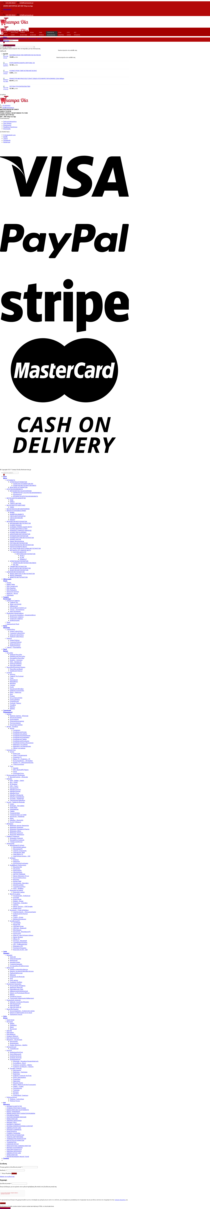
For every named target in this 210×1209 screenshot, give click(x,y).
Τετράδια (13, 705)
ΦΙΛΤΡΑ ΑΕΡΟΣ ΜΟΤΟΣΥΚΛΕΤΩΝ (20, 568)
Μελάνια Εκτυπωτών (19, 919)
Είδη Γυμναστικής (12, 586)
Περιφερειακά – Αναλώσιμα (21, 896)
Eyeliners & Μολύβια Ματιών (19, 969)
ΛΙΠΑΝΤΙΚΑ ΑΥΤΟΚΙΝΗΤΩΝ (18, 482)
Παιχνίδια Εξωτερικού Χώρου (16, 667)
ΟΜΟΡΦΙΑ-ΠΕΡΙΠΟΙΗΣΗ (14, 1120)
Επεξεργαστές (17, 870)
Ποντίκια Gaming (15, 723)
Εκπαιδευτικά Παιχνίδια (17, 656)
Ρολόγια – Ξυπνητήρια (17, 1099)
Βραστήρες (16, 1074)
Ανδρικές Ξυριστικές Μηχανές (19, 1002)
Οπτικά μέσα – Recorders (21, 883)
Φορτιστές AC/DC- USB (20, 950)
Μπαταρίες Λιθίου (15, 831)
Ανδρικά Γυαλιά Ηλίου (17, 635)
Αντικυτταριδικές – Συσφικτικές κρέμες (22, 1011)
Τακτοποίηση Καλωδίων (17, 800)
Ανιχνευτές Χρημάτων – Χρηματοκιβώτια (23, 615)
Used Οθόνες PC (18, 854)
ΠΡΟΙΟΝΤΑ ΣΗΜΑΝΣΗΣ (14, 1129)
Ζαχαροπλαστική (15, 1059)
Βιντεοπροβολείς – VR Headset (23, 761)
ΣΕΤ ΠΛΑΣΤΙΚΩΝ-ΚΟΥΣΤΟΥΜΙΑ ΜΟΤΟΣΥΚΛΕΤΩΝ (25, 548)
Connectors (16, 730)
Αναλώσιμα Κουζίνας (16, 1052)
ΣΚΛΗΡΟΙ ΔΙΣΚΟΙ (18, 885)
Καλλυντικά (10, 968)
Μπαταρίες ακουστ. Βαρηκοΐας (19, 825)
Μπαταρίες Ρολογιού (16, 833)
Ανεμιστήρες (14, 1041)
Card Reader (17, 923)
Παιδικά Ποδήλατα (15, 663)
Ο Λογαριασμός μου (9, 135)
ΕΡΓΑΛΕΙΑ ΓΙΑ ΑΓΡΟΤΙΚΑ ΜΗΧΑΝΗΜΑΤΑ (25, 496)
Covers (12, 804)
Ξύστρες (12, 685)
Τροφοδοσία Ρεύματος (20, 942)
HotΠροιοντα (77, 34)
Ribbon (15, 915)
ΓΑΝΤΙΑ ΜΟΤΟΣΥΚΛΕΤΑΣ (18, 516)
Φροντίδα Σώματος (13, 1009)
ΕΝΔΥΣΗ (12, 520)
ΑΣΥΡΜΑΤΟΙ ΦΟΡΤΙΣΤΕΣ (14, 1106)
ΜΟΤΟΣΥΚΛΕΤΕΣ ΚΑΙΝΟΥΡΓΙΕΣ (16, 498)
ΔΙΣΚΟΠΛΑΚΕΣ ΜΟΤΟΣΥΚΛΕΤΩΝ (20, 534)
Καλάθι (5, 137)
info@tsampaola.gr (26, 3)
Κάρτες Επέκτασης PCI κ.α (21, 876)
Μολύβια (13, 683)
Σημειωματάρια (15, 699)
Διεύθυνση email (5, 1183)
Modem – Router (18, 901)
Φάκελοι (12, 707)
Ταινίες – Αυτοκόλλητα (17, 610)
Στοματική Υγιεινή (15, 996)
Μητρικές (16, 879)
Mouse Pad (16, 924)
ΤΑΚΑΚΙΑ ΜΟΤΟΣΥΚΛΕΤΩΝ (18, 566)
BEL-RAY (15, 565)
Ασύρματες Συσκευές (16, 838)
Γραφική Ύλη (14, 602)
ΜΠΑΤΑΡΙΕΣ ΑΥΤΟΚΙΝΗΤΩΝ (18, 487)
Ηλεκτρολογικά (11, 1047)
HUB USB (13, 957)
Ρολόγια (9, 638)
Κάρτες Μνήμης (18, 937)
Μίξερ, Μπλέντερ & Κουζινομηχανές (24, 1085)
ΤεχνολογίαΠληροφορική (51, 34)
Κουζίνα (9, 1050)
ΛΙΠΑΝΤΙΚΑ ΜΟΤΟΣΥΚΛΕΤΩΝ (19, 561)
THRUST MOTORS (15, 503)
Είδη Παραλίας (11, 588)
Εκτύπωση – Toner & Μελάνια (19, 910)
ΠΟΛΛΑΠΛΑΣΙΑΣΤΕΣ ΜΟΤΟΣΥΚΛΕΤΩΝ (22, 545)
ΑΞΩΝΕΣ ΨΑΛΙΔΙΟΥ (16, 525)
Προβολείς (13, 1025)
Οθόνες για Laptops (19, 748)
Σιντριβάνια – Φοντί (19, 1063)
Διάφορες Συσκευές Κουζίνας (22, 1076)
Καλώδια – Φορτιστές (16, 820)
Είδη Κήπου (10, 1032)
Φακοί (12, 1027)
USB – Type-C (14, 786)
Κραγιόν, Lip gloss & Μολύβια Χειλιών (22, 971)
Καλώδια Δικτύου (15, 789)
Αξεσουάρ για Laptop (16, 890)
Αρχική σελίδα (4, 38)
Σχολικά (9, 672)
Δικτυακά (16, 897)
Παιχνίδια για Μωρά (16, 669)
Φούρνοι (16, 1092)
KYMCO (12, 502)
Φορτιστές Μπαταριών (17, 834)
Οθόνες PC (16, 939)
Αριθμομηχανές (15, 620)
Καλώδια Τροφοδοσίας (17, 797)
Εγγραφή (3, 1203)
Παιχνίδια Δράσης (15, 665)
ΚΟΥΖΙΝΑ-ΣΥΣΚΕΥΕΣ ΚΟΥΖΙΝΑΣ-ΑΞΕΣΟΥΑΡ (20, 1126)
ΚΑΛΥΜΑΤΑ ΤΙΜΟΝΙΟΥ (14, 1124)
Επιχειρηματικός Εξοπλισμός (16, 775)
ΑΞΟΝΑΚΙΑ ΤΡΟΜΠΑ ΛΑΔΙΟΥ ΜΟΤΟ (21, 527)
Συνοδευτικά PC (15, 921)
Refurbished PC (18, 849)
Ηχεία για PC (17, 933)
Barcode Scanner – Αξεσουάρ (19, 777)
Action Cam (16, 753)
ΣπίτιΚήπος (69, 34)
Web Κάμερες (17, 930)
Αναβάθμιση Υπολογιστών (18, 865)
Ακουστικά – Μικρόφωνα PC (22, 932)
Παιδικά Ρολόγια (15, 645)
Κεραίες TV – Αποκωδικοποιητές (23, 762)
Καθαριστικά (14, 606)
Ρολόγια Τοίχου (15, 1101)
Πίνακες (12, 696)
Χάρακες (12, 708)
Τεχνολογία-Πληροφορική (18, 38)
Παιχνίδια (10, 653)
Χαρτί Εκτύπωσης (15, 611)
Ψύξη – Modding (18, 888)
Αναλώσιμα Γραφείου (13, 601)
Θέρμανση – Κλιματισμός (14, 1040)
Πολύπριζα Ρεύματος (19, 948)
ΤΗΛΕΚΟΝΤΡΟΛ (11, 1142)
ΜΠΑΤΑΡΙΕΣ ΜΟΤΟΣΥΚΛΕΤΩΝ (25, 554)
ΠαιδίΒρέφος (41, 34)
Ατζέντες (12, 674)
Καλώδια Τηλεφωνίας (16, 795)
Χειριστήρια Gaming (16, 725)
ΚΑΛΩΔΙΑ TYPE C (12, 1122)
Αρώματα (9, 955)
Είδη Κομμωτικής (15, 1004)
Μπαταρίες (10, 824)
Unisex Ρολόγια (14, 640)
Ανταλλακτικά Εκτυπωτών (21, 741)
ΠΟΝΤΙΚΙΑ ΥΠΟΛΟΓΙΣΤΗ (14, 1149)
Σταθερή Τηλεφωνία (13, 836)
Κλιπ (11, 694)
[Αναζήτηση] (4, 42)
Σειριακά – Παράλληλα (17, 798)
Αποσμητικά (13, 960)
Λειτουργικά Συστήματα (20, 863)
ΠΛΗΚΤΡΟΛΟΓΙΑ (12, 1131)
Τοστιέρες (16, 1090)
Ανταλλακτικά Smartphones (21, 735)
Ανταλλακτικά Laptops (20, 734)
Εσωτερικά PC (14, 788)
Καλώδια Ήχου (14, 793)
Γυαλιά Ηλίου (11, 629)
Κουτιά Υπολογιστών (19, 878)
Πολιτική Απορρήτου (10, 121)
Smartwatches (14, 809)
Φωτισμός (10, 1022)
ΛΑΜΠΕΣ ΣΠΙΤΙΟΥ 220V (14, 1128)
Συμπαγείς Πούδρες (16, 982)
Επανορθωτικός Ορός (16, 989)
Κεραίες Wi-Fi (17, 908)
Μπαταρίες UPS (18, 946)
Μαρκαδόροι (14, 681)
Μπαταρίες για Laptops (20, 744)
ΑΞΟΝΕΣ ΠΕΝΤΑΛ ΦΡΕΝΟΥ (18, 532)
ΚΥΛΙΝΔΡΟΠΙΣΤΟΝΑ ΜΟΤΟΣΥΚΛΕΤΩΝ (22, 538)
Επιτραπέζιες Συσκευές (17, 840)
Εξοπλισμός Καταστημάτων (15, 613)
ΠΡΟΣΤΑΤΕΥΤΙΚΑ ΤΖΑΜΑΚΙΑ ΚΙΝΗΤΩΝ (19, 1146)
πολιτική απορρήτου (120, 1200)
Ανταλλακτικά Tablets (20, 739)
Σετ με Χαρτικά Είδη (16, 698)
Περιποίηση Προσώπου (14, 984)
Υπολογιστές (32, 38)
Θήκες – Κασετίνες (15, 692)
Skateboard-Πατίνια (16, 671)
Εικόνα (12, 752)
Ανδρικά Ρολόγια (15, 644)
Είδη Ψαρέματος (12, 590)
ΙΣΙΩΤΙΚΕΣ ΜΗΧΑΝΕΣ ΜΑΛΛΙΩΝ (16, 1117)
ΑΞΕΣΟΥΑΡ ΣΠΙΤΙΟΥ (13, 1144)
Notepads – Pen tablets (17, 806)
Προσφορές (7, 140)
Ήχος (11, 766)
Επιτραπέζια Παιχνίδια (17, 658)
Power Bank (13, 807)
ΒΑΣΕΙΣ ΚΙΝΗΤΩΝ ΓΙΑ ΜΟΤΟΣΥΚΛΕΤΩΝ (22, 574)
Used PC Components (19, 851)
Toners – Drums (18, 917)
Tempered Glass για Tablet (18, 815)
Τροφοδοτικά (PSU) (19, 887)
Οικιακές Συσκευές (16, 1068)
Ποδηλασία (10, 595)
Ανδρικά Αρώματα (15, 959)
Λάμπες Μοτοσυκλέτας (17, 541)
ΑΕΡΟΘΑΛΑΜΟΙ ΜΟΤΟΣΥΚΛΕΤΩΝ (20, 523)
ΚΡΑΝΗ (12, 512)
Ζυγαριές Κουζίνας (16, 1058)
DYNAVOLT (23, 559)
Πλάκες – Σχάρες (18, 1086)
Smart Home (10, 1020)
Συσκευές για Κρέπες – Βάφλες (22, 1065)
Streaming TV (17, 757)
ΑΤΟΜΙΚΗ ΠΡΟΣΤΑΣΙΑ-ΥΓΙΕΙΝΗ (16, 1108)
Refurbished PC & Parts (17, 845)
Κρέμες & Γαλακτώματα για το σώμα (21, 1013)
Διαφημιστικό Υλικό (13, 624)
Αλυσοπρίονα (17, 494)
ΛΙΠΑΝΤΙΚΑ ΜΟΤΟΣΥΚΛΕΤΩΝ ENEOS (24, 485)
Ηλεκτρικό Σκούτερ (13, 592)
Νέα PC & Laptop (15, 894)
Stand (8, 622)
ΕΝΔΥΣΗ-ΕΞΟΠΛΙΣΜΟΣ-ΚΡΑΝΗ (16, 511)
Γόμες (12, 678)
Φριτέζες (16, 1094)
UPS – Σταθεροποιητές (20, 944)
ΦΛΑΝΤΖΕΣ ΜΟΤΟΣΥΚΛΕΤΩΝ (19, 570)
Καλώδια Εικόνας (15, 791)
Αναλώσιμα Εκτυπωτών (20, 914)
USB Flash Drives (18, 926)
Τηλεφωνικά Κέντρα (16, 842)
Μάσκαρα (13, 975)
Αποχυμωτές (17, 1070)
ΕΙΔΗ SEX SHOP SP (15, 1007)
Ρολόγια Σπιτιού (12, 1097)
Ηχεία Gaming (14, 719)
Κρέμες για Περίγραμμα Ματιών (20, 993)
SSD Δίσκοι (16, 869)
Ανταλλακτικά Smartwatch (21, 737)
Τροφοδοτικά (14, 1049)
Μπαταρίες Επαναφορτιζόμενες (19, 829)
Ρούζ (11, 978)
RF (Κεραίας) (13, 784)
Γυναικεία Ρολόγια (15, 642)
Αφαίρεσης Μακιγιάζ (16, 987)
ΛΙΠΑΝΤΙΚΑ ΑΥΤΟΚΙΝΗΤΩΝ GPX (23, 484)
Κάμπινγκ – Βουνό (12, 593)
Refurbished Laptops (19, 847)
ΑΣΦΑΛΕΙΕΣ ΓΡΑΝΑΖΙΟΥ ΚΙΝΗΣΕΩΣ (21, 530)
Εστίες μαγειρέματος (19, 1077)
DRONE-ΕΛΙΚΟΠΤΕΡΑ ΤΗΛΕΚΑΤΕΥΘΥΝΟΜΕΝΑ (21, 1113)
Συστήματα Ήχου (18, 773)
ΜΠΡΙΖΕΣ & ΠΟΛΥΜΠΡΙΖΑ (15, 1147)
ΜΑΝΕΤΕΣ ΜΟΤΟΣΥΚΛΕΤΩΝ (19, 577)
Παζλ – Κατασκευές (16, 662)
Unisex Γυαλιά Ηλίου (16, 631)
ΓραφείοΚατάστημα (23, 34)
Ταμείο (5, 138)
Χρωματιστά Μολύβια (16, 689)
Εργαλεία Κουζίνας (15, 1056)
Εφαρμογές (16, 861)
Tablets (12, 811)
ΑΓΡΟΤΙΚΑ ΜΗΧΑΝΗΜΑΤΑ (15, 489)
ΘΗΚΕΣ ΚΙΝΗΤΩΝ (12, 1119)
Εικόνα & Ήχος (11, 750)
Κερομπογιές (14, 680)
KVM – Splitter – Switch (17, 780)
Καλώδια (9, 779)
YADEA (12, 507)
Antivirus (16, 860)
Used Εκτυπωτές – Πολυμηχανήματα (24, 912)
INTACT (22, 556)
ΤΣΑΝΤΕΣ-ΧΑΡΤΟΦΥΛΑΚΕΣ (15, 1137)
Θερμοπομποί (14, 1043)
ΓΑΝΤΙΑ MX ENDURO (16, 518)
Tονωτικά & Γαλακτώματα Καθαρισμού (22, 998)
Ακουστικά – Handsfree (17, 816)
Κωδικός (3, 1170)
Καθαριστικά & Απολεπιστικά (19, 991)
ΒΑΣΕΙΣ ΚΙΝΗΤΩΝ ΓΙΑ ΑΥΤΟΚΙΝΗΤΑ (18, 1110)
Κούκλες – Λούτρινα (16, 660)
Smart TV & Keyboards (20, 755)
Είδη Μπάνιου (11, 1034)
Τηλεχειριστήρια (18, 764)
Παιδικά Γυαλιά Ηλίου (17, 636)
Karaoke (15, 768)
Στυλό (12, 687)
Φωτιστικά (13, 1029)
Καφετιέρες (16, 1081)
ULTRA (22, 557)
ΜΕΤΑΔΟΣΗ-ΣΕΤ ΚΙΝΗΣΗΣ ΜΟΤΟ (20, 550)
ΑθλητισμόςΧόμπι (14, 34)
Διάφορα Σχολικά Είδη (17, 690)
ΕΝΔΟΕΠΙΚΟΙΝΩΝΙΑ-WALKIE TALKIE (18, 1156)
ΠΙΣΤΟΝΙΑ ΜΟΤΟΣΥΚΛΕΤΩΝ (19, 543)
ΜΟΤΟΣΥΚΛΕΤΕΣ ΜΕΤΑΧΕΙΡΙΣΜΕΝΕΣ (18, 509)
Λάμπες (12, 1023)
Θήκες (12, 818)
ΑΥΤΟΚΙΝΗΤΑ (11, 480)
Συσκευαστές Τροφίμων (20, 1095)
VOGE (11, 500)
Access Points (17, 899)
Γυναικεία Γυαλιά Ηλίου (17, 633)
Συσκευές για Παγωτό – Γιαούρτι (23, 1067)
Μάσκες (12, 995)
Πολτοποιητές (17, 1088)
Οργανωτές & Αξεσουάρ (17, 977)
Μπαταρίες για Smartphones (22, 746)
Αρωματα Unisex (15, 962)
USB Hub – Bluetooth (19, 928)
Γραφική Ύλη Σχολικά (16, 676)
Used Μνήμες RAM (19, 852)
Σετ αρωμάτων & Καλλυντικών (19, 966)
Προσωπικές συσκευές (14, 1000)
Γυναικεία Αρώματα (16, 964)
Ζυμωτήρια (16, 1079)
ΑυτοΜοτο (6, 34)
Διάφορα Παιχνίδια (16, 654)
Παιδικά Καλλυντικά (16, 973)
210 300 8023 (11, 3)
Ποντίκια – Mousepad (20, 941)
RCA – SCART (14, 782)
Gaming (39, 38)
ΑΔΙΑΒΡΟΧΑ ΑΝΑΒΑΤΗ (17, 514)
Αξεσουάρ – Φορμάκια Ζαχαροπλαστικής (25, 1061)
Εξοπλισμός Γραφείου (17, 617)
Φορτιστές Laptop (19, 892)
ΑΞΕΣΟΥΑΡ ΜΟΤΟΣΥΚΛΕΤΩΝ (16, 572)
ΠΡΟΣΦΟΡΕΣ (7, 9)
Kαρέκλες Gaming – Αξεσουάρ (19, 716)
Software (12, 858)
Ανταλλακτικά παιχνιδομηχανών (23, 743)
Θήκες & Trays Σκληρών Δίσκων (23, 935)
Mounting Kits (17, 867)
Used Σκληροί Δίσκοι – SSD (21, 856)
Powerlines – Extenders (20, 903)
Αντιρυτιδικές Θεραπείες (18, 986)
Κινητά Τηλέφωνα (15, 822)
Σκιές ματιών (14, 980)
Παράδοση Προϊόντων (10, 127)
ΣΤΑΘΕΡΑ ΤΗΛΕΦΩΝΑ (13, 1133)
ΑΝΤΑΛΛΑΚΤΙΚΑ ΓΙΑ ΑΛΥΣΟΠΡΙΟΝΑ (21, 491)
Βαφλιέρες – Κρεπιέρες (20, 1072)
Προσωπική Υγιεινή (16, 1014)
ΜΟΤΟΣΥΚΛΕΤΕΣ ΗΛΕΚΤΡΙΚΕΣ (16, 505)
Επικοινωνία (7, 125)
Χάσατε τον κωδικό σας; (7, 1176)
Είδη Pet (9, 1031)
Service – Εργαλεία (12, 726)
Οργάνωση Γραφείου (16, 619)
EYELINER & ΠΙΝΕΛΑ (13, 1115)
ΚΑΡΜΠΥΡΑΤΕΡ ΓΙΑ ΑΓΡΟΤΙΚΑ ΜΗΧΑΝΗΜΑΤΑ (27, 493)
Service (12, 728)
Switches (15, 905)
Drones (9, 583)
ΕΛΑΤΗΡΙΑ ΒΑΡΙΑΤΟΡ (19, 552)
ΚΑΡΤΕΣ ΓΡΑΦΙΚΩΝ (19, 874)
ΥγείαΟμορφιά (61, 34)
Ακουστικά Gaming (16, 717)
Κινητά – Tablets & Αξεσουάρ (16, 802)
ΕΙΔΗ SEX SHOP (14, 1005)
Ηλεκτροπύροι (17, 872)
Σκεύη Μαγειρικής (15, 1054)
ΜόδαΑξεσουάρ (33, 34)
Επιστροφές (7, 129)
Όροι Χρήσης (7, 123)
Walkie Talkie (11, 584)
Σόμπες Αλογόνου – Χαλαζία (18, 1045)
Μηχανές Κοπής (18, 1083)
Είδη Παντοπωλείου (13, 1038)
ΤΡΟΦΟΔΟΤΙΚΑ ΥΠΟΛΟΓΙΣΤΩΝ (16, 1138)
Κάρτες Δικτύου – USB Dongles (23, 906)
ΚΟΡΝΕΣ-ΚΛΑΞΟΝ (15, 539)
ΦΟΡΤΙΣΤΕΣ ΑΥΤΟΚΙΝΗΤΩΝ (15, 1135)
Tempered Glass (15, 813)
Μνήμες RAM (17, 881)
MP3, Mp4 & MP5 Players (21, 770)
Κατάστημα (6, 142)
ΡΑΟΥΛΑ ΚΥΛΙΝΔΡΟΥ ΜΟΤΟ (18, 547)
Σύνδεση (14, 1173)
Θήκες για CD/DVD (15, 604)
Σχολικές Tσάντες (15, 703)
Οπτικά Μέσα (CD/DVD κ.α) (18, 608)
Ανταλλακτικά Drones (20, 732)
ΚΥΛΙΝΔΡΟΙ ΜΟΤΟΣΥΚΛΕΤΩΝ (19, 536)
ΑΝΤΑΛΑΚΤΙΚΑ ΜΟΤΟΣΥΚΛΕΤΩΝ (17, 521)
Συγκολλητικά (14, 701)
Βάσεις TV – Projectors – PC (21, 759)
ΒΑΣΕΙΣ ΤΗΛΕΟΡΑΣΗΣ (13, 1111)
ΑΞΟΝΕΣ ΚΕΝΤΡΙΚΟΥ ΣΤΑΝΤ (19, 529)
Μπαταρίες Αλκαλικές (16, 827)
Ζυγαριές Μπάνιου (12, 1036)
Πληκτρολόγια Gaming (17, 721)
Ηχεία (15, 771)
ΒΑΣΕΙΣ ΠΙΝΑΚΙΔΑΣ (16, 575)
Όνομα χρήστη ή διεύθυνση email (11, 1167)
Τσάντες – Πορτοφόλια (14, 647)
